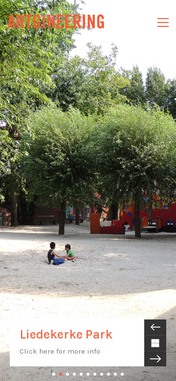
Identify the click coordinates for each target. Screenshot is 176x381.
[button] (163, 22)
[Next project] (155, 358)
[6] (88, 374)
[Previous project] (155, 327)
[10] (115, 374)
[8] (101, 374)
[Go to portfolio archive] (155, 343)
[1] (53, 374)
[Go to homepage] (56, 22)
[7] (94, 374)
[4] (74, 374)
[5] (81, 374)
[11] (122, 374)
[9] (108, 374)
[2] (60, 374)
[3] (67, 374)
